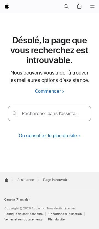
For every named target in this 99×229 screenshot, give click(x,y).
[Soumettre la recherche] (15, 113)
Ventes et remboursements (23, 219)
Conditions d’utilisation (65, 214)
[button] (66, 6)
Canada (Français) (17, 199)
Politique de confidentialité (23, 214)
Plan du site (56, 219)
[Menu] (92, 6)
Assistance (25, 180)
